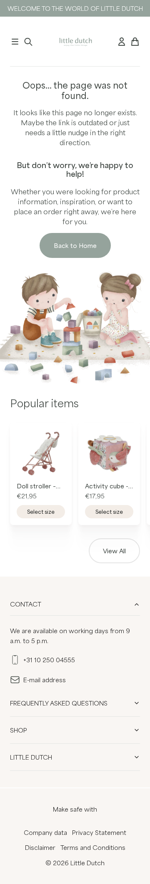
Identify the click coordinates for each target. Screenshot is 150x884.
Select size (41, 511)
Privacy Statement (99, 832)
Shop (18, 730)
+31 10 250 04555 (49, 660)
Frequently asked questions (59, 703)
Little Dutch (31, 757)
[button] (15, 42)
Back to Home (75, 245)
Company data (45, 832)
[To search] (28, 42)
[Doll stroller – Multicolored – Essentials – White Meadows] (41, 453)
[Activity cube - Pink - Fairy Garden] (109, 453)
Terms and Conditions (92, 847)
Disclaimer (40, 847)
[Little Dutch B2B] (74, 42)
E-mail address (44, 679)
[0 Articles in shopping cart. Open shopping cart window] (135, 42)
